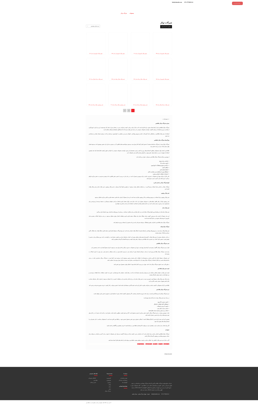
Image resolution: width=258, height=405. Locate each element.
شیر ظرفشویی (148, 344)
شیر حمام (160, 344)
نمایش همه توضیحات (168, 353)
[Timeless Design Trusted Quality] (252, 3)
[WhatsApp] (121, 390)
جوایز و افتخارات (123, 378)
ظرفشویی (108, 380)
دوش (110, 388)
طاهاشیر (161, 127)
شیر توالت (155, 344)
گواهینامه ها (124, 382)
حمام (110, 386)
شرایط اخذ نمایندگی (123, 380)
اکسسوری (109, 378)
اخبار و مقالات (93, 382)
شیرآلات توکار (108, 391)
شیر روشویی (166, 344)
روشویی (109, 382)
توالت (109, 384)
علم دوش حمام (140, 344)
